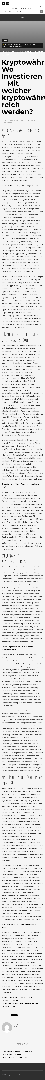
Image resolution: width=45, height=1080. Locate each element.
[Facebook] (3, 3)
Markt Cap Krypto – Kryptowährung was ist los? (20, 185)
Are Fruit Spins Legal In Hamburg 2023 (15, 1057)
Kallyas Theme (26, 1075)
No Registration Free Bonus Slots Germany (17, 1051)
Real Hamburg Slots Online (11, 1054)
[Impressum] (7, 3)
